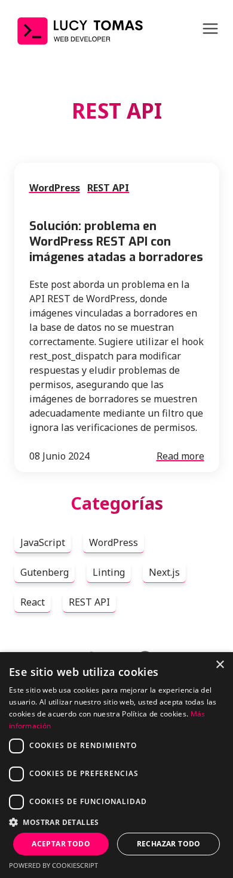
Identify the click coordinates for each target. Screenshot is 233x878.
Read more (180, 456)
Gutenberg (44, 572)
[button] (116, 822)
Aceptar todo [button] (61, 844)
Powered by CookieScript (53, 865)
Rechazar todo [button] (169, 844)
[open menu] (210, 30)
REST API (108, 187)
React (32, 602)
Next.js (164, 572)
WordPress (54, 187)
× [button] (219, 664)
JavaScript (42, 542)
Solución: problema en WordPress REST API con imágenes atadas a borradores (116, 241)
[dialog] (116, 765)
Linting (109, 572)
